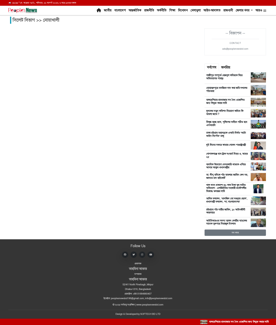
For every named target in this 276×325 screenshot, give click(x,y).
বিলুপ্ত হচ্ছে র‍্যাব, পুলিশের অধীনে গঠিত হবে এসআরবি (226, 123)
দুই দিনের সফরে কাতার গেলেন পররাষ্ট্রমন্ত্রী (226, 145)
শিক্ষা (172, 10)
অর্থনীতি (161, 10)
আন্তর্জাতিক (135, 10)
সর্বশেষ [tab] (211, 67)
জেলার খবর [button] (243, 10)
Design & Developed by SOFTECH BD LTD (137, 314)
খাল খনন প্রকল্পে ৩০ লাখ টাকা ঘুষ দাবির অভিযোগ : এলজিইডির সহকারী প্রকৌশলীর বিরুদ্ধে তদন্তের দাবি (226, 188)
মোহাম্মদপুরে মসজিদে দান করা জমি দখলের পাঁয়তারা (226, 89)
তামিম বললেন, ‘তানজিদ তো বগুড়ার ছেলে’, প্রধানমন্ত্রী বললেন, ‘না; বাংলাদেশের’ (226, 200)
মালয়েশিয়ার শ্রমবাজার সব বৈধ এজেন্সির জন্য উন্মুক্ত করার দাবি (225, 101)
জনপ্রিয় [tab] (225, 67)
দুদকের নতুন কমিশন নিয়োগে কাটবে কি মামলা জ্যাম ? (224, 112)
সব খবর (235, 232)
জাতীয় (108, 10)
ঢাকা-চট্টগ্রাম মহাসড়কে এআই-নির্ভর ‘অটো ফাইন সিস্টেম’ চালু (226, 134)
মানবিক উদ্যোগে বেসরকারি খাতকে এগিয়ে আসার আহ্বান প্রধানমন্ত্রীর (226, 166)
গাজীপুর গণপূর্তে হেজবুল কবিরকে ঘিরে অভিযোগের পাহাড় (224, 76)
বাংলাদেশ (120, 10)
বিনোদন (183, 10)
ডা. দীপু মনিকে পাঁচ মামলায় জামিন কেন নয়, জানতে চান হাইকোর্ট (227, 176)
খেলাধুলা (196, 10)
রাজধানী (228, 10)
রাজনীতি (149, 10)
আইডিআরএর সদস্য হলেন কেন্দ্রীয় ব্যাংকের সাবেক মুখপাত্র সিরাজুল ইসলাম (226, 222)
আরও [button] (259, 10)
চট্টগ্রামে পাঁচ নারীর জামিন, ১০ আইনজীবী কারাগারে (225, 211)
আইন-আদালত (212, 10)
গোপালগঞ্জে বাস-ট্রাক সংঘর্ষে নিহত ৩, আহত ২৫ (227, 155)
